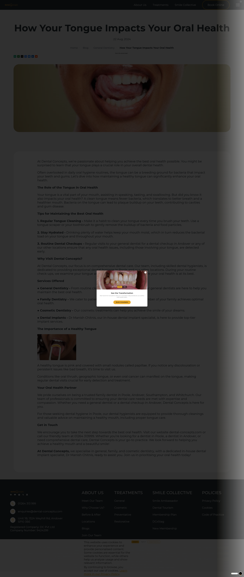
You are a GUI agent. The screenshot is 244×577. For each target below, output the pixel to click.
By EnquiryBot (234, 573)
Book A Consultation (122, 302)
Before (119, 286)
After (125, 286)
